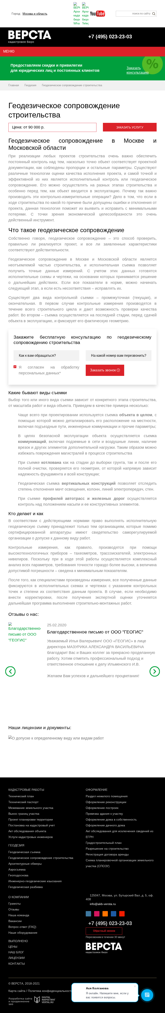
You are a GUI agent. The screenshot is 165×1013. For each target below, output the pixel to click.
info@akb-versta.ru (103, 904)
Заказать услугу (129, 127)
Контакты (16, 963)
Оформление (96, 789)
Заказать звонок (103, 370)
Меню (8, 51)
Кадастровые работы (26, 789)
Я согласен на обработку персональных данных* (49, 370)
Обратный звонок (104, 930)
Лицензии (16, 958)
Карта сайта (16, 991)
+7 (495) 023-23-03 (110, 923)
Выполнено (18, 941)
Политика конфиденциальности (50, 991)
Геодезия (16, 845)
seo (11, 1004)
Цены (12, 946)
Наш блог (16, 952)
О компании (18, 897)
